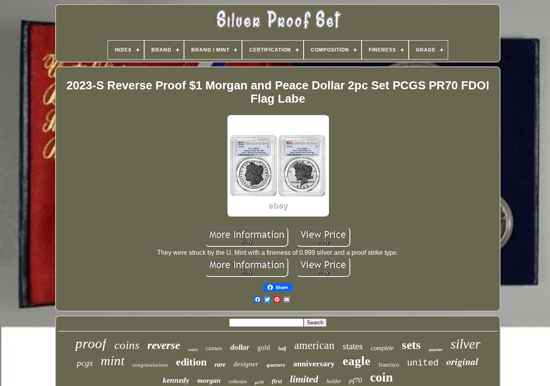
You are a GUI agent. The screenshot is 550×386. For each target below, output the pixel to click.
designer (246, 364)
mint (112, 360)
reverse (163, 345)
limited (304, 379)
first (277, 381)
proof (90, 343)
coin (381, 377)
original (462, 361)
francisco (388, 365)
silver (465, 343)
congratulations (150, 365)
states (353, 346)
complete (382, 348)
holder (334, 381)
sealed (193, 349)
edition (191, 362)
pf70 (355, 380)
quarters (276, 365)
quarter (435, 349)
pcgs (85, 363)
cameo (214, 348)
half (282, 348)
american (314, 345)
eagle (356, 361)
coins (126, 345)
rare (220, 364)
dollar (239, 347)
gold (263, 347)
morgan (209, 380)
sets (411, 344)
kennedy (176, 380)
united (422, 363)
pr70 (259, 382)
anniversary (314, 363)
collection (238, 381)
